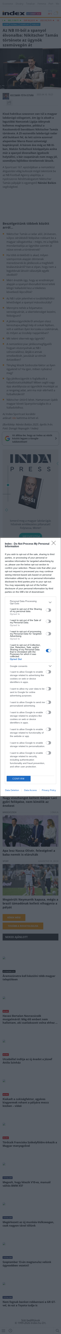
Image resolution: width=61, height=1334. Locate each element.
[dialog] (30, 667)
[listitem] (30, 602)
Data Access (30, 790)
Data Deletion (12, 790)
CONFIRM (19, 778)
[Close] (55, 544)
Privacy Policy (49, 790)
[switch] (48, 610)
